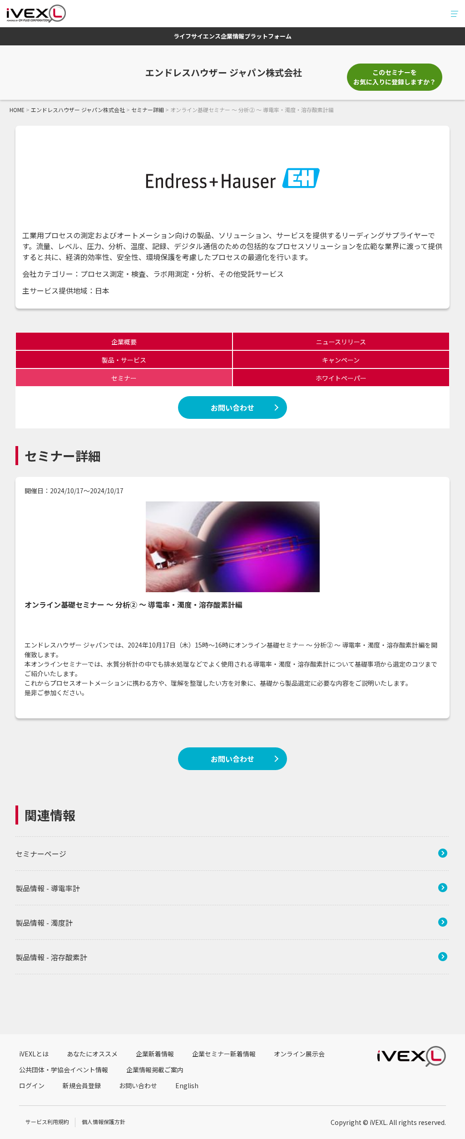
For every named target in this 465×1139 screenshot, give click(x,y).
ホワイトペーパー (341, 378)
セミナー (124, 378)
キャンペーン (341, 359)
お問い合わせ (232, 407)
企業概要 (124, 341)
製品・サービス (124, 359)
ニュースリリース (341, 341)
